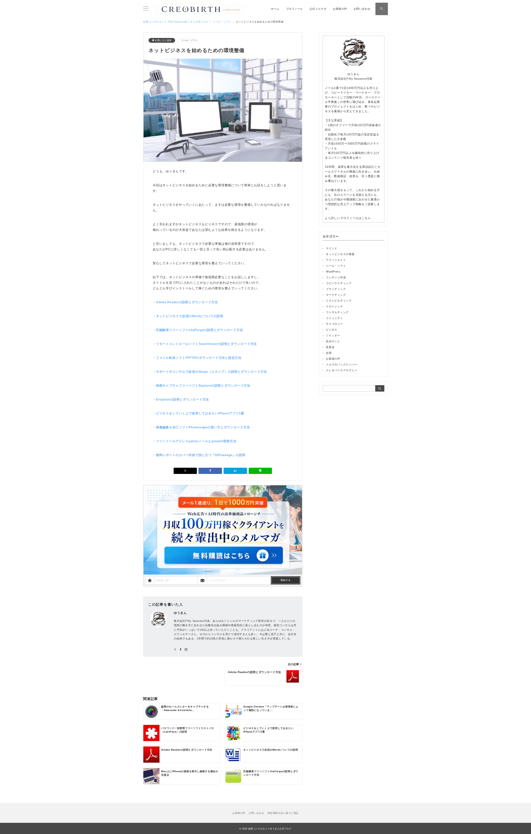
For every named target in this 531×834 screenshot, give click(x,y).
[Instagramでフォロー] (186, 649)
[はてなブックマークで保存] (235, 471)
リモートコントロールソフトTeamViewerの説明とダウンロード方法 (206, 344)
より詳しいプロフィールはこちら (348, 218)
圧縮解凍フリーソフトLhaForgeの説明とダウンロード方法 (199, 330)
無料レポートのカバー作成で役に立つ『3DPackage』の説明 (200, 455)
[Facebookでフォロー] (180, 649)
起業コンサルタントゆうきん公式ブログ (270, 828)
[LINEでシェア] (260, 471)
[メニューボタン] (146, 9)
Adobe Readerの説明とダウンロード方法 (187, 302)
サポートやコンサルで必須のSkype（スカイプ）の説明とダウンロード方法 (211, 371)
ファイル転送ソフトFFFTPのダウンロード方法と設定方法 (198, 357)
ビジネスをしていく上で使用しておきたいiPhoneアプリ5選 (200, 413)
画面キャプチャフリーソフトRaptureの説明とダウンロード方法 (203, 385)
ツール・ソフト (189, 40)
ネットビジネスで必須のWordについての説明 (189, 316)
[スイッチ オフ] (381, 9)
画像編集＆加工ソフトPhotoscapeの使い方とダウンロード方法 (203, 427)
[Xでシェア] (185, 471)
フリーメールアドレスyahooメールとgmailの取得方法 (196, 441)
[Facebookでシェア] (210, 471)
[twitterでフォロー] (175, 649)
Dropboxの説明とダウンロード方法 (182, 399)
